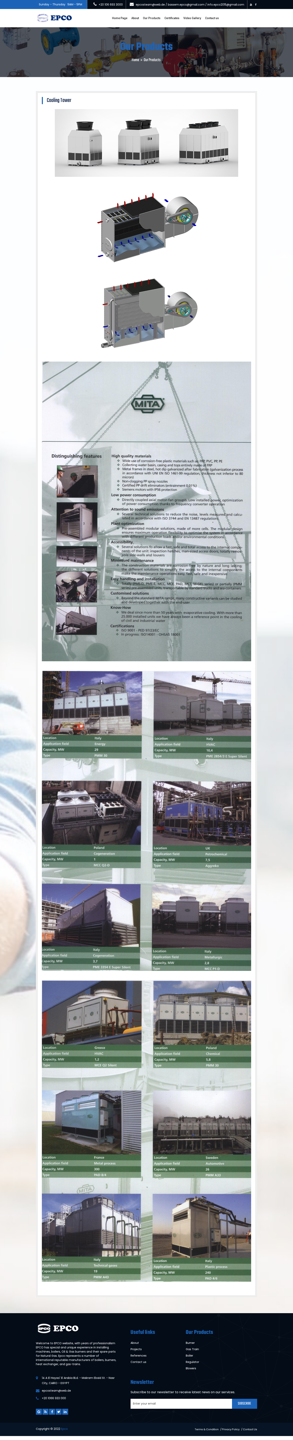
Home (135, 60)
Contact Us (250, 1429)
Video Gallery (192, 18)
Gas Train (192, 1349)
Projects (136, 1349)
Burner (190, 1343)
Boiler (189, 1356)
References (138, 1356)
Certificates (171, 18)
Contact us (212, 18)
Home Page (119, 18)
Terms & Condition (207, 1429)
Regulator (192, 1362)
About (135, 18)
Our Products (151, 18)
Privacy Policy (231, 1429)
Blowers (191, 1368)
